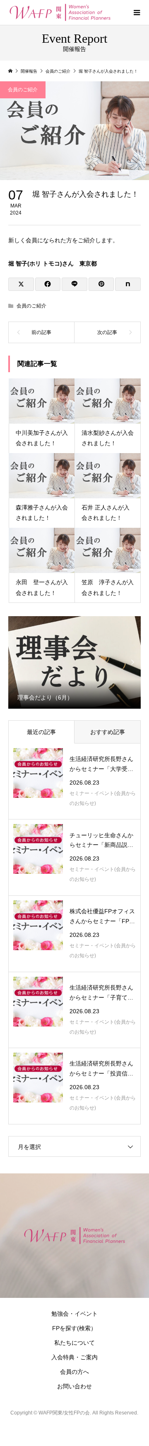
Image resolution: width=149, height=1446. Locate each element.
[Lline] (74, 284)
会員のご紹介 (23, 90)
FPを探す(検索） (74, 1328)
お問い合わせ (74, 1386)
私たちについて (74, 1342)
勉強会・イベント (74, 1313)
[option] (74, 662)
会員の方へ (74, 1371)
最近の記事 (41, 732)
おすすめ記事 (107, 732)
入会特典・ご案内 (74, 1357)
